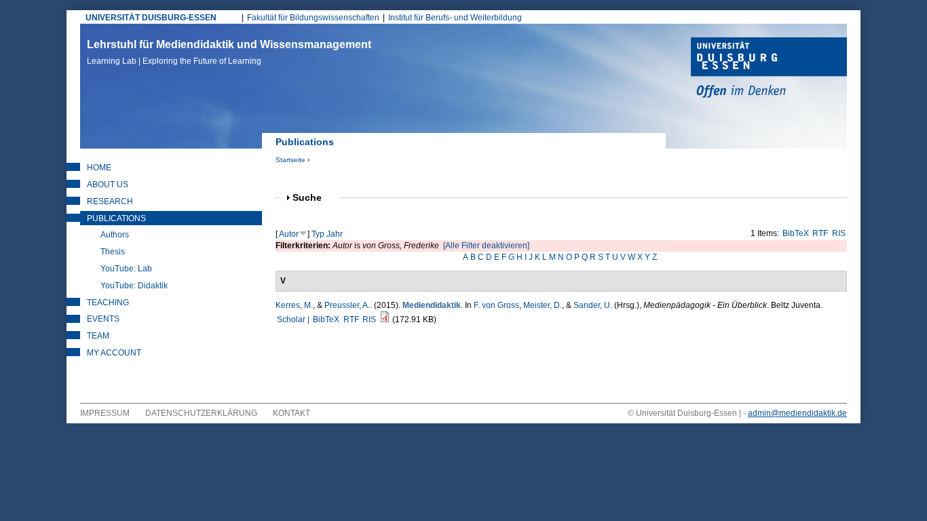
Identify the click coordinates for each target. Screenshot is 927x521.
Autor (289, 234)
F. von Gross (496, 305)
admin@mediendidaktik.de (797, 413)
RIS (839, 233)
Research (110, 201)
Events (103, 319)
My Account (114, 353)
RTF (820, 233)
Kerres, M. (294, 305)
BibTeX (795, 233)
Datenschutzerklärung (201, 413)
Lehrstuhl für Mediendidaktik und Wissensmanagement (229, 52)
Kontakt (291, 413)
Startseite (290, 159)
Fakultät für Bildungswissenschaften (313, 17)
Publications (116, 218)
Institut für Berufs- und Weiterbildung (455, 17)
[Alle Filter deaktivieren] (486, 245)
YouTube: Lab (126, 268)
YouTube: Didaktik (134, 285)
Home (99, 167)
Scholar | (294, 319)
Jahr (334, 234)
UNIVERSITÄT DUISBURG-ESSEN (151, 17)
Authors (114, 234)
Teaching (108, 302)
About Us (107, 184)
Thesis (112, 251)
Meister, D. (542, 305)
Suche (312, 198)
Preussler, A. (347, 305)
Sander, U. (592, 305)
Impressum (105, 413)
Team (98, 336)
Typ (317, 234)
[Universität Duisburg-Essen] (769, 69)
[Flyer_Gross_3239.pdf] (384, 319)
